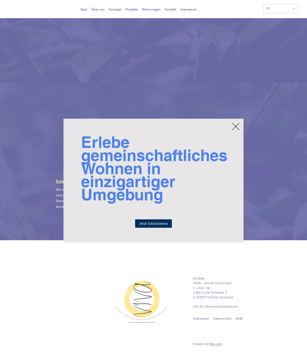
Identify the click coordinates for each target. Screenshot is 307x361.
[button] (235, 126)
